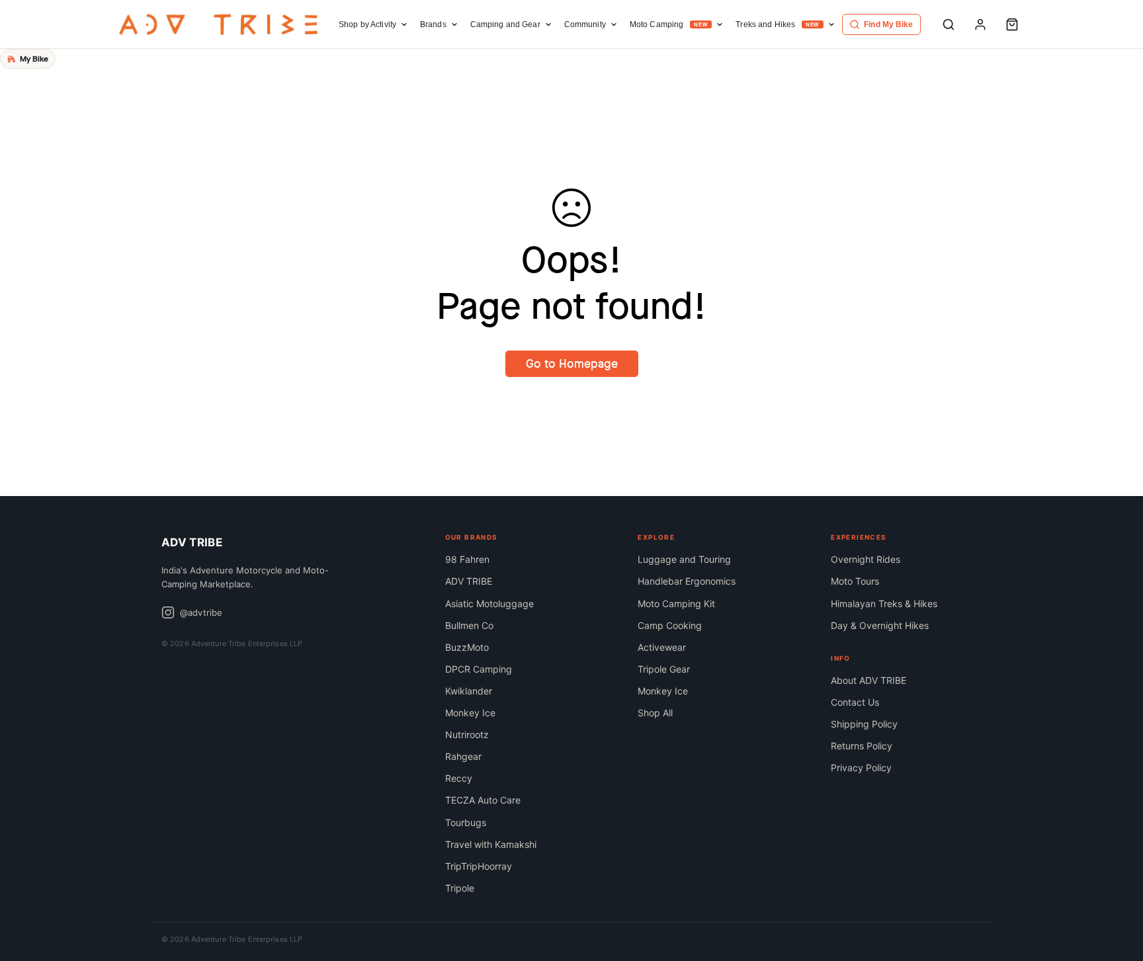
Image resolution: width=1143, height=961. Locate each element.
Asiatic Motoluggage (489, 603)
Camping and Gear (505, 24)
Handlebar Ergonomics (687, 581)
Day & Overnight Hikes (880, 625)
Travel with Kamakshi (490, 844)
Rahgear (463, 756)
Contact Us (855, 702)
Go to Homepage (572, 364)
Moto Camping (669, 24)
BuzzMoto (467, 647)
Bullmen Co (469, 625)
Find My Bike (888, 24)
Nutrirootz (467, 734)
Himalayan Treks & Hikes (884, 603)
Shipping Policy (864, 724)
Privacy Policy (861, 767)
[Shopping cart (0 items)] (1012, 24)
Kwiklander (468, 690)
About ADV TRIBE (868, 680)
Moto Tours (855, 581)
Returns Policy (861, 745)
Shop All (655, 712)
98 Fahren (467, 559)
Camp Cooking (670, 625)
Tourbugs (465, 822)
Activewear (662, 647)
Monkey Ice (470, 712)
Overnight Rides (865, 559)
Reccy (458, 778)
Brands (433, 24)
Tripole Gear (664, 669)
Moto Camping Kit (676, 603)
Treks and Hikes (778, 24)
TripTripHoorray (478, 866)
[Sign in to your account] (980, 24)
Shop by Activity (367, 24)
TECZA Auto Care (483, 800)
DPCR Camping (478, 669)
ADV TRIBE (468, 581)
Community (585, 24)
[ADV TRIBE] (218, 24)
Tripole (459, 888)
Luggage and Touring (684, 559)
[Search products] (948, 24)
